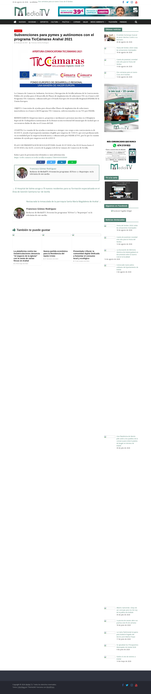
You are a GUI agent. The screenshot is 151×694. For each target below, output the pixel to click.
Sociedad (32, 22)
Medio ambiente (97, 22)
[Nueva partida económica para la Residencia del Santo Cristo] (56, 235)
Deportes (44, 22)
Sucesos (22, 22)
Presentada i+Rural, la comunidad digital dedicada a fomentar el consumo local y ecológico (86, 255)
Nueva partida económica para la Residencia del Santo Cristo (55, 253)
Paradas (123, 22)
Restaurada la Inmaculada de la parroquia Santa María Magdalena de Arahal (63, 201)
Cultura (54, 22)
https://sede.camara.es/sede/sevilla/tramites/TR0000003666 (40, 157)
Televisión (112, 22)
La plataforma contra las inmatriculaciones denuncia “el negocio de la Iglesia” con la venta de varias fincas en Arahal (27, 256)
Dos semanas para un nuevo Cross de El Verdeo (55, 2)
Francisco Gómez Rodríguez (40, 43)
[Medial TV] (14, 22)
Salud (85, 22)
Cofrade (76, 22)
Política (65, 22)
